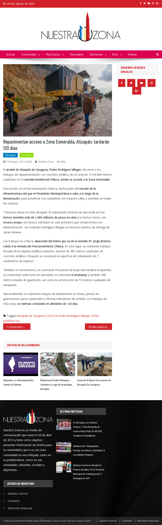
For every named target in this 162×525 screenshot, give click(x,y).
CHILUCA (52, 316)
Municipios (53, 54)
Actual (10, 54)
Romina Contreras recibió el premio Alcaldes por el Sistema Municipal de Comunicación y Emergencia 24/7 (88, 471)
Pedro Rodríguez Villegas (74, 316)
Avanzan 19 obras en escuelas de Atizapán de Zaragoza (94, 382)
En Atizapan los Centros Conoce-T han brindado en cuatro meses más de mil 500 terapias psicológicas (87, 429)
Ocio (115, 54)
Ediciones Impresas (20, 508)
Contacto (14, 501)
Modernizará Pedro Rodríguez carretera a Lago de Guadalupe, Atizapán (56, 384)
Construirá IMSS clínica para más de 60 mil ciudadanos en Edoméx (19, 327)
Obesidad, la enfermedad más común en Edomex (18, 382)
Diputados (76, 54)
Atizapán (10, 155)
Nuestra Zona (46, 161)
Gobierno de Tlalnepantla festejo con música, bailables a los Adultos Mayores (89, 450)
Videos (132, 54)
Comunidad (28, 54)
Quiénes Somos (18, 493)
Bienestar (96, 54)
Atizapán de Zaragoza (31, 316)
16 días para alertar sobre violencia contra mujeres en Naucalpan (100, 327)
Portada (26, 155)
